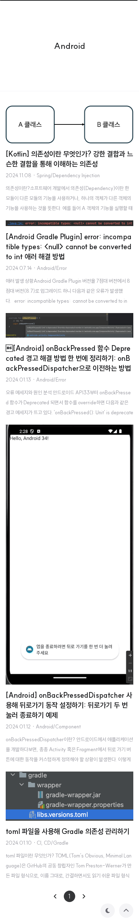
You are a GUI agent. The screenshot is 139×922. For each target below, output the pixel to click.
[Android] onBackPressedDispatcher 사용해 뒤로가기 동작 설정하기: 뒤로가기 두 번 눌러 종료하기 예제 (69, 705)
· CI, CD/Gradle (50, 843)
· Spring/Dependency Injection (66, 175)
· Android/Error (50, 268)
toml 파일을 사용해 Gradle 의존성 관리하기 (67, 831)
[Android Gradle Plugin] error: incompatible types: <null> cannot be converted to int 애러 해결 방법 (69, 246)
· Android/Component (56, 726)
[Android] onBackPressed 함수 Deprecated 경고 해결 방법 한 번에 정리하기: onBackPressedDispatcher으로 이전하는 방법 (68, 358)
